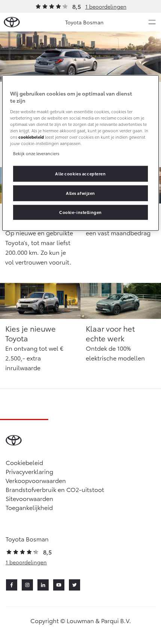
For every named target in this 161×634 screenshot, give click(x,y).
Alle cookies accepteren (80, 173)
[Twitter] (74, 585)
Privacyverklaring (29, 471)
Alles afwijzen (80, 193)
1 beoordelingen (106, 6)
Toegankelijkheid (29, 507)
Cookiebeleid (24, 462)
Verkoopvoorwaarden (36, 480)
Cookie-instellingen (80, 212)
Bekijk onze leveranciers (36, 153)
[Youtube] (59, 585)
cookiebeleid (31, 137)
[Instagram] (27, 585)
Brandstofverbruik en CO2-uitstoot (55, 489)
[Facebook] (12, 585)
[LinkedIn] (43, 585)
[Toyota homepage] (12, 22)
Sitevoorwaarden (29, 498)
